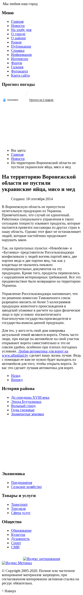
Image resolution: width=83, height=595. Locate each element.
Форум (16, 63)
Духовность (20, 539)
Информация (21, 55)
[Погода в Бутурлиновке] (28, 96)
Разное (16, 42)
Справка (17, 50)
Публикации (21, 46)
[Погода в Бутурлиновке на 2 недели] (41, 99)
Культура (18, 535)
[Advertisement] (41, 443)
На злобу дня (21, 30)
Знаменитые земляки (27, 414)
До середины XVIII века (30, 397)
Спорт (16, 543)
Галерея (17, 67)
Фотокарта (19, 71)
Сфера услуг (21, 513)
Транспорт (19, 504)
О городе (18, 34)
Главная (17, 21)
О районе (18, 38)
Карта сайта (20, 75)
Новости (18, 26)
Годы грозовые (23, 410)
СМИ (15, 547)
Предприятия (21, 483)
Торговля (18, 509)
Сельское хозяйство (26, 487)
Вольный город (23, 406)
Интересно (19, 59)
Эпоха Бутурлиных (26, 402)
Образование (21, 530)
